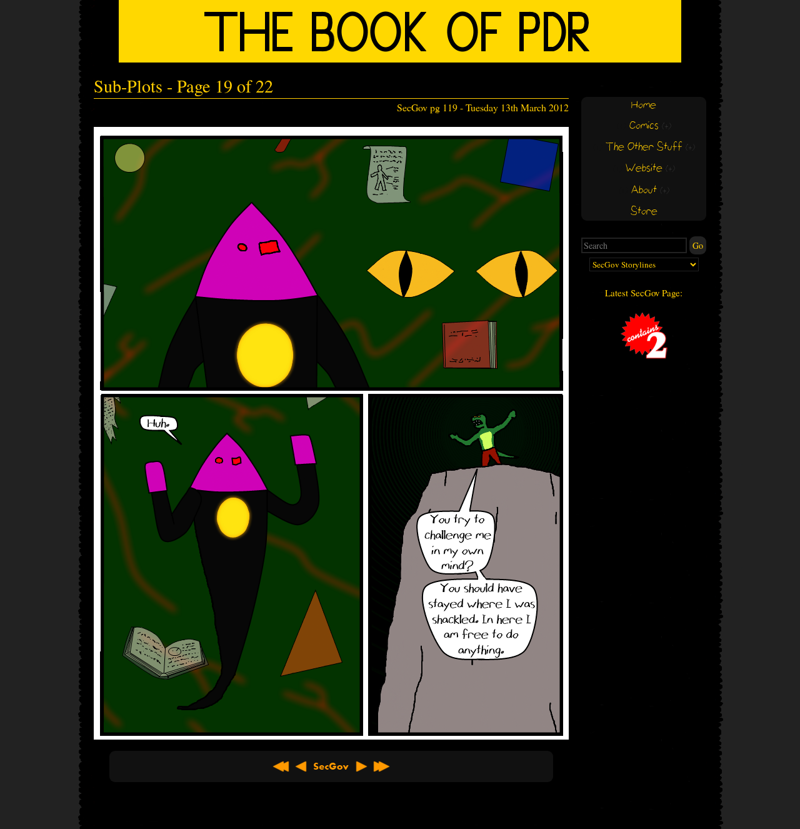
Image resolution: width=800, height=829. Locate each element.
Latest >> (381, 766)
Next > (361, 766)
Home (643, 105)
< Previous (301, 766)
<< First (281, 766)
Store (644, 211)
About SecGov (331, 766)
